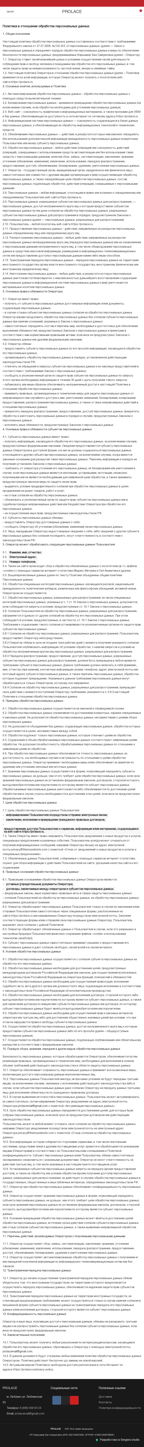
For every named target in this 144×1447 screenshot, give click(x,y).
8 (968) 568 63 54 (30, 1408)
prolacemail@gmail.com (33, 1106)
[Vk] (56, 1400)
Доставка (105, 1397)
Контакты (105, 1402)
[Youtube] (74, 1400)
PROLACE (72, 12)
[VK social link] (72, 3)
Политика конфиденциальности (120, 1408)
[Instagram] (65, 1400)
